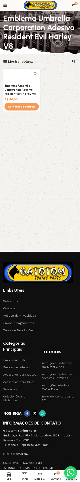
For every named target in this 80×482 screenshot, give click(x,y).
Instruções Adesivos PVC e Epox (55, 387)
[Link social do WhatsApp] (42, 413)
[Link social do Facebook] (27, 413)
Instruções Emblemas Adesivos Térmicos (57, 376)
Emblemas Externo (17, 360)
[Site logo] (40, 5)
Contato (9, 308)
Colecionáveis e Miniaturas (14, 398)
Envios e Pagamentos (18, 323)
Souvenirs (10, 389)
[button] (21, 106)
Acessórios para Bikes (19, 382)
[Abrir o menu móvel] (5, 5)
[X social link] (35, 413)
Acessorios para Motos (19, 374)
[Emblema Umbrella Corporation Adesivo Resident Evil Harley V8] (21, 76)
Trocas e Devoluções (18, 330)
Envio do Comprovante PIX (57, 398)
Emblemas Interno (16, 367)
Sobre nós (10, 301)
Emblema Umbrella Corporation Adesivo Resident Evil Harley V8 (20, 89)
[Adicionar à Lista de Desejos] (35, 73)
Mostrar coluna (20, 61)
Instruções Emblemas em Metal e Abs (57, 365)
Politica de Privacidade (19, 315)
